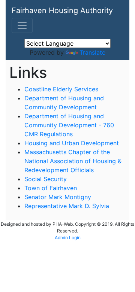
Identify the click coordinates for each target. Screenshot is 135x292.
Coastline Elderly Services (61, 89)
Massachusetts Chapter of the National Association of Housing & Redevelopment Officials (73, 161)
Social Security (45, 179)
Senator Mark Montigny (57, 197)
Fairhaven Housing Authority (62, 10)
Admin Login (68, 237)
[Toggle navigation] (22, 25)
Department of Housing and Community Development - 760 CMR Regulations (69, 125)
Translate (92, 52)
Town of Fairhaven (50, 188)
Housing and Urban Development (71, 143)
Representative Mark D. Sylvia (66, 206)
